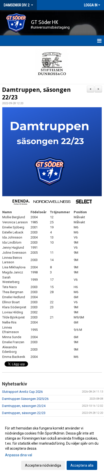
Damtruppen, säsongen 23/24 (23, 406)
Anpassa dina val (18, 455)
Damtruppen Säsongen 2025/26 (25, 399)
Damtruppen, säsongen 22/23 (36, 93)
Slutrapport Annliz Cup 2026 (22, 392)
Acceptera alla (81, 465)
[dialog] (52, 446)
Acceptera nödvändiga (43, 465)
